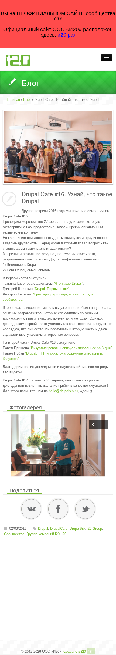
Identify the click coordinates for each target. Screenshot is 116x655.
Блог (27, 100)
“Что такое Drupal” (68, 283)
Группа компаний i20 (43, 534)
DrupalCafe (58, 529)
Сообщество (14, 534)
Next (103, 424)
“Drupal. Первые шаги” (51, 289)
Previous (93, 424)
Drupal (43, 529)
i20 (64, 534)
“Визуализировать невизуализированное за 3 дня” (71, 348)
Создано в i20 (74, 651)
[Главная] (18, 60)
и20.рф (66, 35)
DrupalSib (77, 529)
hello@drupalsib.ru (63, 391)
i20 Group (94, 529)
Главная (13, 100)
